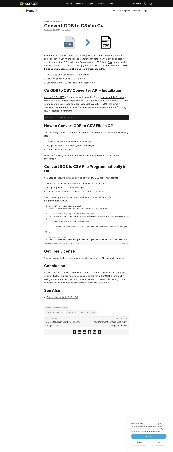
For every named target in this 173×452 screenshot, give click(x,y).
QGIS (105, 104)
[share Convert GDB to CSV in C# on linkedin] (79, 332)
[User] (145, 3)
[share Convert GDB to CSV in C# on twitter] (74, 332)
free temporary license (74, 258)
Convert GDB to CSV (87, 312)
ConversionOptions (90, 183)
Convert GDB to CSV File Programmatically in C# (70, 82)
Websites (100, 3)
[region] (86, 223)
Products (69, 3)
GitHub (76, 243)
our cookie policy (154, 431)
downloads (92, 107)
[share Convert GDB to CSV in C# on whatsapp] (94, 332)
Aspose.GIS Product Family (56, 308)
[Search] (151, 3)
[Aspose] (29, 3)
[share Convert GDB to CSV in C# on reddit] (84, 332)
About (110, 3)
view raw (125, 243)
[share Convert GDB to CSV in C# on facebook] (89, 332)
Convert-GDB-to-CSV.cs (54, 243)
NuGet (47, 111)
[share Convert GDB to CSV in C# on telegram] (99, 332)
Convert (59, 191)
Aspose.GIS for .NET (54, 97)
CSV (110, 62)
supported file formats (112, 97)
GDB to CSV (71, 312)
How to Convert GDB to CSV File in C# (65, 78)
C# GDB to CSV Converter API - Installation (68, 74)
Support (90, 3)
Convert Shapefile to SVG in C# (62, 297)
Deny (158, 443)
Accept (149, 436)
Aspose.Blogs (57, 21)
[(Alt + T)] (36, 10)
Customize (140, 443)
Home (30, 10)
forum (106, 282)
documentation (71, 279)
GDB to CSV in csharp (54, 312)
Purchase (79, 3)
